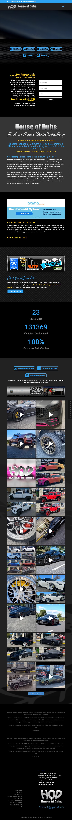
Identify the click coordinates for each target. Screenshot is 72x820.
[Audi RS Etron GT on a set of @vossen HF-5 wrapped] (21, 414)
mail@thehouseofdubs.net (50, 778)
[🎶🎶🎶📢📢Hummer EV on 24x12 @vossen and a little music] (50, 444)
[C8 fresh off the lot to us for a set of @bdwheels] (50, 531)
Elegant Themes (32, 817)
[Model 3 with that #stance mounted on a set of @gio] (21, 647)
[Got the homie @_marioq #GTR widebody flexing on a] (50, 589)
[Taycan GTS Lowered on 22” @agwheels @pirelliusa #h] (50, 618)
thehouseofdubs (49, 782)
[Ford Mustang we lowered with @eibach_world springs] (21, 531)
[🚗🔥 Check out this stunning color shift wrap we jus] (50, 473)
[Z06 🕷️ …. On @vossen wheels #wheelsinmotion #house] (50, 560)
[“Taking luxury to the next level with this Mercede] (50, 414)
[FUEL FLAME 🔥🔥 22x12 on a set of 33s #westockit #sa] (21, 676)
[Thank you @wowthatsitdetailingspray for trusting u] (50, 502)
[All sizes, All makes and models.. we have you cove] (21, 560)
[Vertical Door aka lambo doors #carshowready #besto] (50, 676)
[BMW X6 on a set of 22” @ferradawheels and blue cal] (50, 647)
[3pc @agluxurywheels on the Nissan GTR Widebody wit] (21, 589)
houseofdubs (49, 780)
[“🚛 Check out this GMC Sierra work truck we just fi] (21, 502)
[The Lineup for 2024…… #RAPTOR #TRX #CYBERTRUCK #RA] (21, 618)
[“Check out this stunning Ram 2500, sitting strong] (21, 444)
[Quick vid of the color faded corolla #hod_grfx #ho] (21, 473)
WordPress (48, 817)
